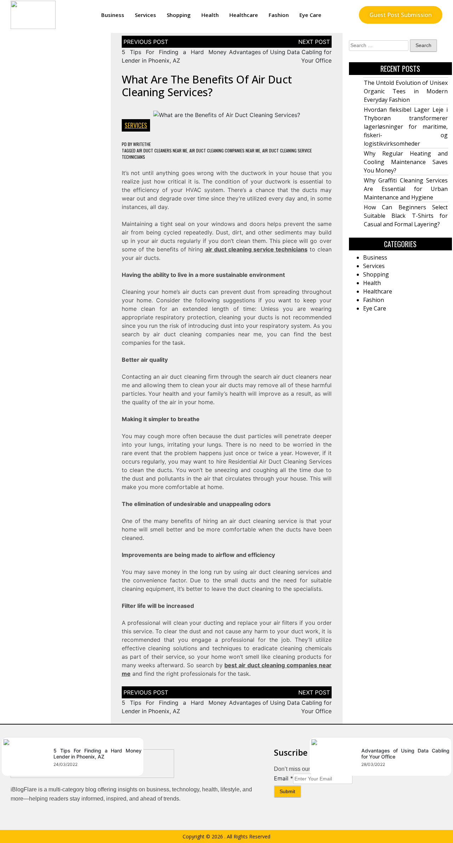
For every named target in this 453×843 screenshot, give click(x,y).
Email (283, 778)
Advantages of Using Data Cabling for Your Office (405, 754)
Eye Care (310, 14)
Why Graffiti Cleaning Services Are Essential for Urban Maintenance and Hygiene (406, 188)
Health (210, 14)
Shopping (179, 14)
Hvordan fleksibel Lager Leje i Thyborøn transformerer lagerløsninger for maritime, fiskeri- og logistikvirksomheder (406, 126)
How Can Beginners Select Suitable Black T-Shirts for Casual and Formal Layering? (406, 215)
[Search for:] (378, 45)
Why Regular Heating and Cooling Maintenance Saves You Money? (406, 162)
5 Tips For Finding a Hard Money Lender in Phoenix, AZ (97, 754)
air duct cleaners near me (162, 150)
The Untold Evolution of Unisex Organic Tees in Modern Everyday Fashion (406, 91)
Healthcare (243, 14)
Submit (287, 791)
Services (145, 14)
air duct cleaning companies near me (224, 150)
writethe (142, 144)
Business (112, 14)
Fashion (279, 14)
